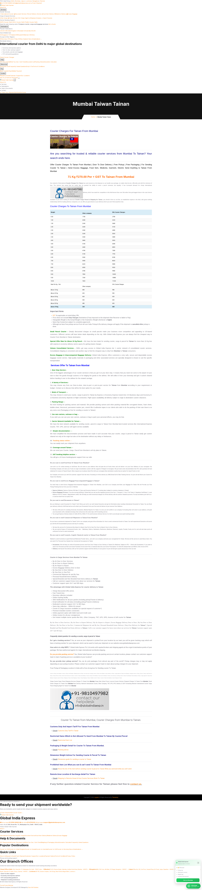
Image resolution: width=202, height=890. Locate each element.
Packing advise (63, 750)
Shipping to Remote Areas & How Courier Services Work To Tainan (81, 778)
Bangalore (36, 1)
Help (2, 59)
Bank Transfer (4, 71)
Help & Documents (7, 88)
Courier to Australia (42, 849)
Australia (27, 31)
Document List (30, 62)
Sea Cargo (3, 18)
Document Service (20, 14)
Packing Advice (39, 62)
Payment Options (50, 856)
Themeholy (115, 797)
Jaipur (23, 1)
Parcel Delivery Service (34, 14)
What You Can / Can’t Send (18, 62)
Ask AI (2, 77)
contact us (135, 784)
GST (54, 315)
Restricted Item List (65, 740)
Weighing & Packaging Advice (50, 842)
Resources (4, 64)
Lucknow (28, 1)
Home (93, 117)
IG (2, 828)
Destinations (4, 26)
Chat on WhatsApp (188, 880)
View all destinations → (35, 39)
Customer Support (15, 75)
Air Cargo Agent (23, 18)
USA (2, 31)
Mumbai (17, 1)
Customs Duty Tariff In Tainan (68, 731)
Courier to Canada (30, 849)
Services (3, 9)
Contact (3, 73)
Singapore (4, 35)
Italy (16, 39)
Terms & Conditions (39, 66)
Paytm (10, 71)
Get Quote (15, 77)
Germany (3, 39)
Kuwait (19, 35)
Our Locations (25, 75)
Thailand (11, 35)
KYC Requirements (5, 842)
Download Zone (5, 66)
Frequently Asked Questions (18, 66)
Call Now (17, 92)
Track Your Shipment (7, 92)
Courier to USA (4, 849)
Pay (2, 69)
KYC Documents (5, 62)
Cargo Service (12, 18)
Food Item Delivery (48, 14)
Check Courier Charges (7, 57)
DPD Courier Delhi (6, 22)
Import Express (47, 18)
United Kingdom (10, 31)
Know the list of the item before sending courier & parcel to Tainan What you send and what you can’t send (94, 769)
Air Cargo (21, 835)
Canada (20, 31)
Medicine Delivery (60, 14)
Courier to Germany (63, 849)
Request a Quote (5, 75)
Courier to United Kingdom (17, 849)
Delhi (12, 1)
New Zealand (23, 39)
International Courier (6, 14)
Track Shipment (36, 3)
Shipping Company (35, 18)
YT (3, 828)
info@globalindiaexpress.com (21, 3)
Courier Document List (18, 842)
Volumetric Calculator (50, 62)
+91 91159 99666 (6, 3)
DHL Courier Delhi (18, 22)
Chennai (42, 1)
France (11, 39)
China (31, 35)
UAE (33, 31)
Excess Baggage (71, 14)
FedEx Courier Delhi (31, 22)
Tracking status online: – (62, 440)
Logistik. (96, 797)
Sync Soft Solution (33, 887)
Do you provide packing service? (62, 654)
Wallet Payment (17, 71)
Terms (2, 885)
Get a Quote (52, 24)
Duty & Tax (29, 66)
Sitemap (10, 885)
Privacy (6, 885)
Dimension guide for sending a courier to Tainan (74, 759)
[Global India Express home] (7, 5)
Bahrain (25, 35)
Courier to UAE (52, 849)
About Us (3, 7)
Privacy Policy (71, 856)
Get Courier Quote (17, 812)
